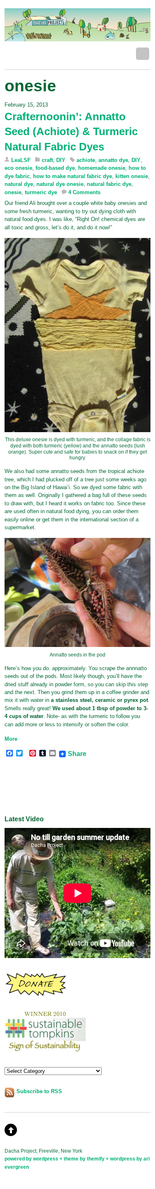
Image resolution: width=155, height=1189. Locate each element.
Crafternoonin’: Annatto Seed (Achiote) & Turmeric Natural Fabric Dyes (71, 131)
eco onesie (18, 168)
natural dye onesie (59, 184)
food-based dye (55, 168)
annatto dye (113, 160)
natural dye (19, 184)
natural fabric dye (109, 184)
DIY (60, 160)
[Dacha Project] (77, 37)
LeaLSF (21, 160)
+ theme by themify (83, 1158)
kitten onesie (131, 176)
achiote (85, 160)
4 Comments (84, 192)
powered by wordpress (31, 1158)
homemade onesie (101, 168)
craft (47, 160)
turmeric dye (41, 192)
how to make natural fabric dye (72, 176)
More (11, 739)
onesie (13, 192)
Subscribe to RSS (39, 1091)
